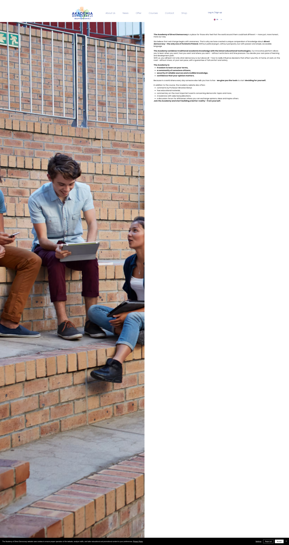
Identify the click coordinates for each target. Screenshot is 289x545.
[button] (182, 13)
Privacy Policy (138, 541)
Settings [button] (258, 541)
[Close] (286, 541)
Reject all (268, 541)
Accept (279, 541)
